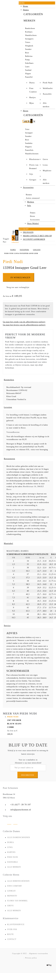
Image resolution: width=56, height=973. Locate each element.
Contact (11, 939)
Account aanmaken (34, 239)
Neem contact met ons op (37, 236)
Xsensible (47, 94)
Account (24, 229)
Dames (13, 249)
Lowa (45, 165)
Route (10, 934)
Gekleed (36, 249)
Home (5, 250)
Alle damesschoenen (18, 837)
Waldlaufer (48, 88)
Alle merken (46, 105)
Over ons (12, 929)
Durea (32, 83)
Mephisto (47, 170)
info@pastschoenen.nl (20, 810)
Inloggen (28, 232)
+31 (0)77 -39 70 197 (20, 805)
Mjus (31, 103)
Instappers (24, 249)
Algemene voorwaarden (38, 953)
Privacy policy (31, 958)
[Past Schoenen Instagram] (9, 824)
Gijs (31, 174)
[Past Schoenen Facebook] (15, 824)
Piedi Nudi (48, 83)
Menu (22, 3)
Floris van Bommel (33, 166)
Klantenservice (15, 924)
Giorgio (32, 180)
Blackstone (34, 159)
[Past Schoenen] (15, 236)
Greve (45, 159)
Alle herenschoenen (18, 881)
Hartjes (32, 97)
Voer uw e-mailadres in (28, 760)
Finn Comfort (33, 90)
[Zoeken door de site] (15, 123)
